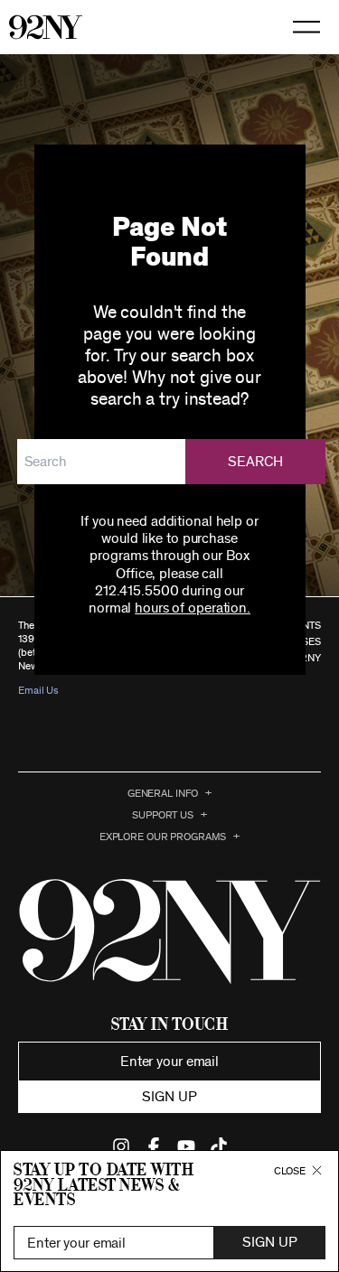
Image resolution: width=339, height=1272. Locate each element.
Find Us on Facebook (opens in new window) (154, 1146)
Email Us (38, 690)
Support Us (162, 814)
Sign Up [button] (269, 1242)
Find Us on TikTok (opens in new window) (219, 1146)
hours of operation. (192, 608)
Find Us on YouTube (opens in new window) (186, 1146)
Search (256, 461)
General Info (163, 793)
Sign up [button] (169, 1097)
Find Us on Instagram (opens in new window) (121, 1146)
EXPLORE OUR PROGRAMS (163, 836)
